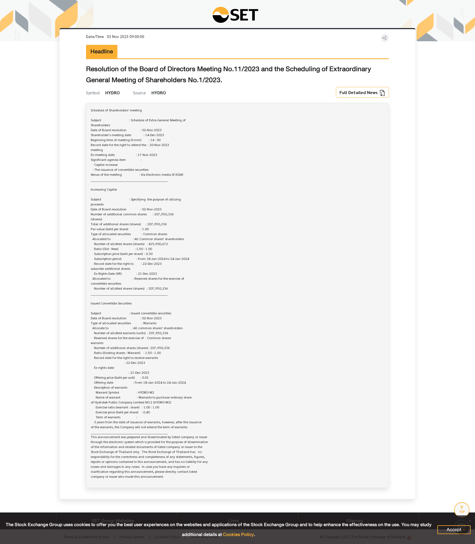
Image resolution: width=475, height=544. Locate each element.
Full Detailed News (359, 92)
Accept (454, 530)
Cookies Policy (238, 534)
